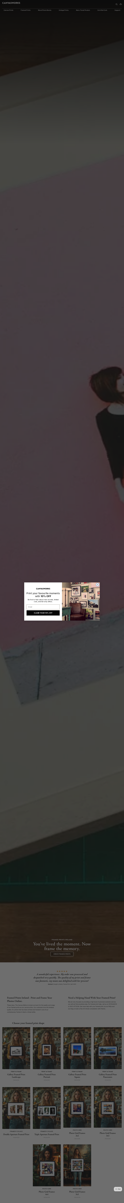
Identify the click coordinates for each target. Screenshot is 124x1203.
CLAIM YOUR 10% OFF (43, 613)
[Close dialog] (97, 584)
